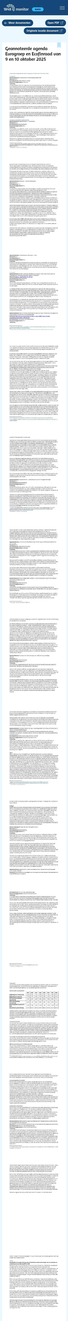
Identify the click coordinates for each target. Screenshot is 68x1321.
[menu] (62, 7)
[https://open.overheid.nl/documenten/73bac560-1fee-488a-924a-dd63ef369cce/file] (17, 966)
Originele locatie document (43, 30)
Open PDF (54, 22)
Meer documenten (19, 22)
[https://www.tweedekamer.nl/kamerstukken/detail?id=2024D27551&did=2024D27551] (18, 784)
